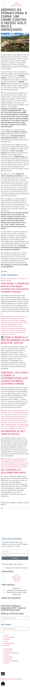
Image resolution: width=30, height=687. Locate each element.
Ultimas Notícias (9, 637)
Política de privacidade (11, 653)
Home (6, 635)
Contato (6, 655)
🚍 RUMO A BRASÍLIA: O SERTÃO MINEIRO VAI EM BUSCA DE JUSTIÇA (15, 340)
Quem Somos (8, 649)
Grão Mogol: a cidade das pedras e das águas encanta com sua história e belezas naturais (15, 287)
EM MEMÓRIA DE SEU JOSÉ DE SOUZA (13, 432)
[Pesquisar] (2, 621)
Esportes (7, 639)
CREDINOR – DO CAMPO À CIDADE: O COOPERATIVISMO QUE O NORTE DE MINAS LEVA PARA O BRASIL (14, 378)
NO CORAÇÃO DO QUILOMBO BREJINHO (13, 471)
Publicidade (8, 651)
